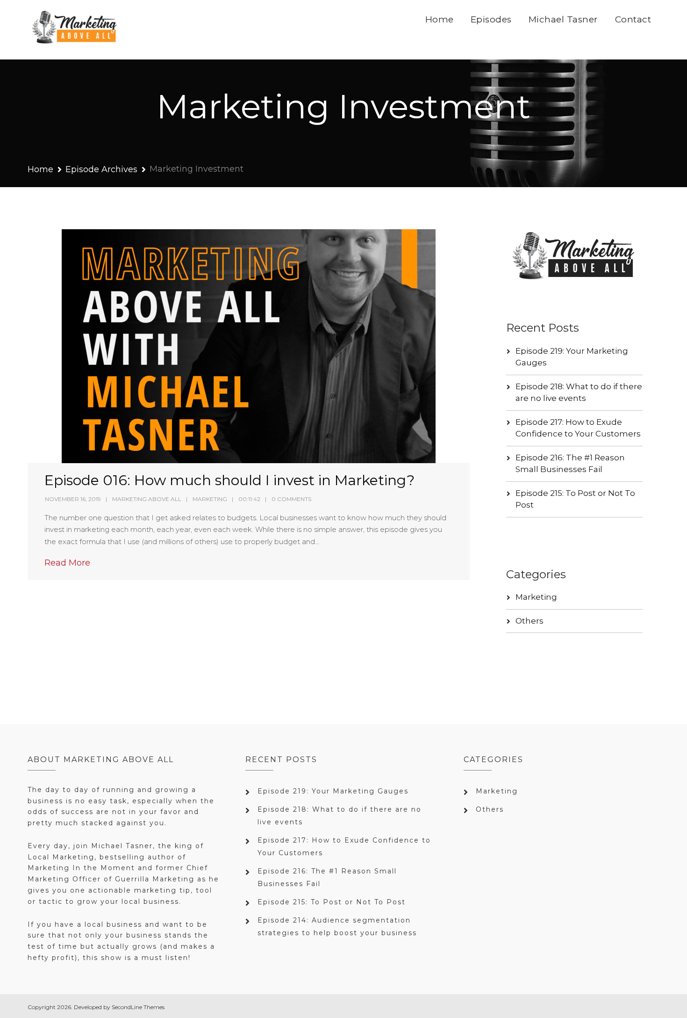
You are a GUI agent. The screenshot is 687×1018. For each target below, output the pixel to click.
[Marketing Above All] (75, 29)
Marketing (210, 498)
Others (529, 620)
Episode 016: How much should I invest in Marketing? (229, 480)
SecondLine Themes (138, 1007)
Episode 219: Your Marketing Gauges (333, 791)
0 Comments (291, 498)
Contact (633, 19)
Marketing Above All (146, 498)
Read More (67, 563)
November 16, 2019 (73, 498)
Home (439, 19)
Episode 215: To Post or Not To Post (332, 902)
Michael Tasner (563, 19)
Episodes (491, 19)
